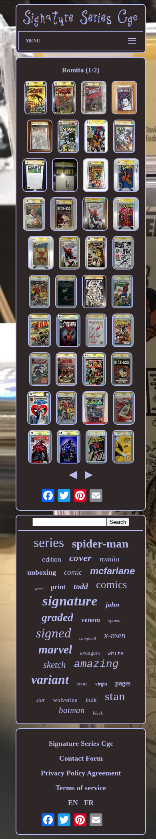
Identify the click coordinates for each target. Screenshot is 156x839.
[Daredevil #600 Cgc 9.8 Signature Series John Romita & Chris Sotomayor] (34, 215)
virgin (101, 684)
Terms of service (81, 788)
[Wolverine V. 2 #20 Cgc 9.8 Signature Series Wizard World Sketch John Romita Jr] (39, 137)
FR (89, 803)
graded (57, 617)
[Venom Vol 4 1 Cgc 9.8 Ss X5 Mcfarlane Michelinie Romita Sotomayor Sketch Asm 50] (39, 447)
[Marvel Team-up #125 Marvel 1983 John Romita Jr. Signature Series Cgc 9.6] (95, 176)
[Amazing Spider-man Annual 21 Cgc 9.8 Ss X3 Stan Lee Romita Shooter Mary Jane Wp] (39, 409)
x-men (115, 635)
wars (39, 589)
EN (73, 803)
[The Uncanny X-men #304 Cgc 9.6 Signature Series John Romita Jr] (68, 137)
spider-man (100, 543)
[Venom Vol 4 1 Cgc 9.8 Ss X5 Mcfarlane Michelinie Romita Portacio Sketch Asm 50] (68, 447)
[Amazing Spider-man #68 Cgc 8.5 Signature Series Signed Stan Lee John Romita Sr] (122, 292)
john (112, 605)
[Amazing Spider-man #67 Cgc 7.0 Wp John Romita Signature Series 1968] (96, 253)
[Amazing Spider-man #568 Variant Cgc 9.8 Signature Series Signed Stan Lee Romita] (123, 253)
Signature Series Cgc (81, 743)
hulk (91, 700)
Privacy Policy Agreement (81, 773)
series (49, 542)
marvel (55, 649)
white (116, 653)
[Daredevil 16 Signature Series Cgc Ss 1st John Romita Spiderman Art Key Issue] (64, 98)
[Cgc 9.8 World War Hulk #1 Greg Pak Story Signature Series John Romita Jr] (124, 137)
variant (50, 679)
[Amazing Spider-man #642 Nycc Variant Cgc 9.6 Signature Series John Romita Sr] (69, 253)
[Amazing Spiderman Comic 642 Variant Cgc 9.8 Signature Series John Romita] (95, 215)
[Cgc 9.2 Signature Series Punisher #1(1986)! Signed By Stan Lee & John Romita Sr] (95, 409)
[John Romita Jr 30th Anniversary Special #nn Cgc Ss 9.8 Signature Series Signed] (124, 98)
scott (82, 684)
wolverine (65, 700)
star (40, 700)
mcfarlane (112, 570)
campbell (87, 638)
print (58, 587)
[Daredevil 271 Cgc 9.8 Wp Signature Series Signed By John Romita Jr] (40, 253)
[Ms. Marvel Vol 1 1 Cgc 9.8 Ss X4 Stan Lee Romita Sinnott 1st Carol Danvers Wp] (94, 370)
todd (81, 586)
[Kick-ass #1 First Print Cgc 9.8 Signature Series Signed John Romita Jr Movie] (122, 370)
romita (110, 559)
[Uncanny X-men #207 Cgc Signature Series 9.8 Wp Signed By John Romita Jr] (126, 176)
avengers (90, 653)
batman (72, 710)
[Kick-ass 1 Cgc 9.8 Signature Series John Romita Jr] (64, 215)
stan (115, 696)
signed (53, 633)
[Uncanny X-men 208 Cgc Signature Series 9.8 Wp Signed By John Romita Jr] (126, 215)
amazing (96, 664)
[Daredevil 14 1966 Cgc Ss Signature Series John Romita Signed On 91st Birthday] (36, 98)
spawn (114, 620)
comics (111, 585)
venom (90, 619)
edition (51, 559)
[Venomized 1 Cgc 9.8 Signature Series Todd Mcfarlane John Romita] (93, 98)
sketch (54, 665)
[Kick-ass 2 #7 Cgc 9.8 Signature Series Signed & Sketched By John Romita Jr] (64, 176)
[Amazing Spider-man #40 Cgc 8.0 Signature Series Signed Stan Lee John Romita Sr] (66, 409)
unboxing (41, 572)
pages (122, 683)
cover (80, 557)
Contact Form (81, 758)
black (98, 713)
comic (73, 572)
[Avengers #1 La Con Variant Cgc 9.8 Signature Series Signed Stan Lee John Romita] (122, 331)
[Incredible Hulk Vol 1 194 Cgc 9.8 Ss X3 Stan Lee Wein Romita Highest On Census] (39, 331)
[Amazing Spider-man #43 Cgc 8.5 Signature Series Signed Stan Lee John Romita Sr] (40, 370)
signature (70, 601)
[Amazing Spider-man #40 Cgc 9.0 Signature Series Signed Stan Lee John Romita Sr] (39, 292)
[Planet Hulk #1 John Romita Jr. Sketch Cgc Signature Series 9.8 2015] (34, 176)
